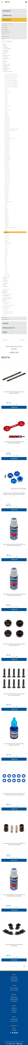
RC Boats (5, 323)
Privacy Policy (14, 1019)
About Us (14, 1008)
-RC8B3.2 (6, 221)
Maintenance (6, 36)
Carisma (6, 47)
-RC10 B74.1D (7, 156)
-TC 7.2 (6, 272)
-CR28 (5, 93)
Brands (5, 332)
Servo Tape (5, 310)
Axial (5, 45)
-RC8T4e (6, 242)
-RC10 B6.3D (7, 145)
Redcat (5, 66)
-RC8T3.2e (6, 238)
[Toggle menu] (2, 2)
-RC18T (6, 203)
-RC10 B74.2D (7, 159)
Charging (5, 27)
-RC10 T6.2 (6, 185)
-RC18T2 (6, 204)
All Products (14, 981)
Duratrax (6, 52)
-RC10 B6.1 (6, 135)
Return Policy (14, 997)
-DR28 (5, 95)
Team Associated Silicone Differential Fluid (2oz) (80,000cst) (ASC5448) (14, 895)
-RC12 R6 (6, 192)
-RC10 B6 (6, 132)
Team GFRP (6, 277)
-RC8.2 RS (6, 209)
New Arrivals (7, 11)
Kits (3, 34)
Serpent (6, 69)
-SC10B (6, 253)
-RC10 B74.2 (7, 158)
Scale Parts (5, 303)
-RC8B (5, 213)
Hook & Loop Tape (7, 297)
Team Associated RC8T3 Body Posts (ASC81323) (14, 945)
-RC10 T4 (6, 175)
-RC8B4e (6, 225)
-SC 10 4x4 (6, 246)
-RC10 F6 (6, 161)
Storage (4, 317)
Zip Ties (5, 315)
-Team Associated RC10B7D (10, 85)
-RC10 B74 (6, 153)
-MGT (5, 104)
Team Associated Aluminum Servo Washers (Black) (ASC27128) (14, 644)
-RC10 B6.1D (7, 137)
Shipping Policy (14, 999)
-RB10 (5, 112)
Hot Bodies (6, 58)
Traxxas (6, 280)
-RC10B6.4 (6, 146)
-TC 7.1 (6, 271)
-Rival (5, 245)
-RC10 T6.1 (6, 183)
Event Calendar (14, 988)
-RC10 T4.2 (6, 179)
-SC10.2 (6, 250)
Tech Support (14, 1001)
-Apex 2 (6, 90)
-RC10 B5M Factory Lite (9, 130)
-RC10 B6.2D (7, 141)
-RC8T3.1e (6, 235)
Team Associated (8, 71)
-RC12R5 (6, 188)
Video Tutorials (14, 990)
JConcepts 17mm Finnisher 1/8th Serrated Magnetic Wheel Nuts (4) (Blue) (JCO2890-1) (14, 494)
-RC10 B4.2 (6, 117)
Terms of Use (14, 1021)
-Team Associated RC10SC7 (10, 77)
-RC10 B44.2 (7, 122)
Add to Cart (14, 407)
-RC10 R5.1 (6, 167)
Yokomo (6, 286)
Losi (5, 63)
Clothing (5, 29)
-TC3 (5, 259)
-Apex (5, 88)
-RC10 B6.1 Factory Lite (9, 138)
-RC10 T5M (6, 182)
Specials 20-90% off (9, 328)
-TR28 (5, 99)
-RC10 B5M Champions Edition (11, 129)
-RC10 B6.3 (6, 143)
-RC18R (6, 200)
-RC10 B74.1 (7, 154)
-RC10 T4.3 (6, 180)
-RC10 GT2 (6, 164)
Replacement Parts (7, 302)
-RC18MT (6, 198)
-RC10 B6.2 (6, 140)
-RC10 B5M (6, 127)
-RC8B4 (6, 224)
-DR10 (5, 101)
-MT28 (5, 96)
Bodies (4, 292)
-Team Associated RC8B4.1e (10, 227)
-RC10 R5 (6, 166)
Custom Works (7, 48)
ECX (5, 53)
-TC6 (5, 264)
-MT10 (5, 108)
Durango (6, 50)
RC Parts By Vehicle (8, 41)
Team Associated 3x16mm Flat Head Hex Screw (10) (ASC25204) (14, 694)
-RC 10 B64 (6, 150)
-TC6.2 (5, 267)
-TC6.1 (5, 266)
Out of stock (14, 458)
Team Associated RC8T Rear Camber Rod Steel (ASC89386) (14, 392)
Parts (4, 38)
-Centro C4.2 (7, 91)
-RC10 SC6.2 (7, 172)
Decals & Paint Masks (8, 311)
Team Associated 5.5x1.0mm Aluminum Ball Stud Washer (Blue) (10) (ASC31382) (14, 794)
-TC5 (5, 263)
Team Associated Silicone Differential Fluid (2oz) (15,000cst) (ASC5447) (14, 545)
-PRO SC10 (6, 111)
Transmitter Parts (7, 313)
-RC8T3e (6, 232)
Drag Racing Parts (7, 294)
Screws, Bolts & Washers (8, 305)
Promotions (14, 977)
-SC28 (5, 98)
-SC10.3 (6, 251)
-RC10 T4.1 (6, 177)
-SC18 (5, 255)
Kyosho (5, 61)
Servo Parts (5, 308)
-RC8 (5, 206)
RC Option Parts (7, 299)
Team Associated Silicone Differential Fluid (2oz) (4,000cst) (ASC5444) (14, 594)
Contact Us (14, 1010)
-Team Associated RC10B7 (10, 83)
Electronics (5, 31)
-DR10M (6, 103)
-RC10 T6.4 (6, 187)
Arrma (5, 44)
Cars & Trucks (7, 20)
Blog (14, 1028)
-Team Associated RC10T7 (10, 78)
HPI (5, 60)
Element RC (7, 55)
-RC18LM (6, 196)
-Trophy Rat (7, 274)
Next (24, 966)
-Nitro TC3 (6, 109)
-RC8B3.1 (6, 217)
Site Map (22, 1041)
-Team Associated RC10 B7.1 (10, 74)
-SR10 (5, 258)
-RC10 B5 (6, 125)
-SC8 (5, 256)
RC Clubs (14, 1030)
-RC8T (5, 229)
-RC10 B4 (6, 114)
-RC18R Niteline (8, 201)
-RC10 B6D (6, 133)
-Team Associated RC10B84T (11, 87)
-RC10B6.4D (7, 148)
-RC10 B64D (7, 151)
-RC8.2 (5, 208)
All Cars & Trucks (7, 23)
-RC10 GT (6, 162)
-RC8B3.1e (6, 219)
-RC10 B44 (6, 119)
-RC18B (6, 193)
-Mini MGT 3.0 (7, 106)
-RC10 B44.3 (7, 124)
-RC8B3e (6, 216)
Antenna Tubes (6, 289)
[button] (14, 340)
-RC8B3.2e (6, 222)
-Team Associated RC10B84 (10, 80)
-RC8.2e (6, 211)
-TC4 (5, 261)
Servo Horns (6, 307)
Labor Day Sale (7, 15)
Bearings (5, 290)
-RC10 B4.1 (6, 116)
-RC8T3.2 (6, 237)
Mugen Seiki (7, 65)
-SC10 (5, 248)
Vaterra (5, 281)
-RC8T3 (6, 230)
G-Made (6, 56)
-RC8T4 (6, 240)
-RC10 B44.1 (7, 120)
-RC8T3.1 (6, 234)
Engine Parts (6, 295)
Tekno (5, 278)
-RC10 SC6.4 (7, 174)
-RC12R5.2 (6, 190)
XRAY (5, 285)
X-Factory (6, 283)
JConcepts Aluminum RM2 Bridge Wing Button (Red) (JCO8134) (14, 442)
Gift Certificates (14, 979)
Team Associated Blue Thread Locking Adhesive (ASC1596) (14, 744)
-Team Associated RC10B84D (11, 82)
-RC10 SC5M (7, 169)
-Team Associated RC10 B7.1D (11, 75)
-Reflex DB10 (7, 243)
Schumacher (7, 68)
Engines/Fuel (6, 33)
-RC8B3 (6, 214)
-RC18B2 (6, 195)
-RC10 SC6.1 (7, 171)
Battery (4, 25)
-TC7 (5, 269)
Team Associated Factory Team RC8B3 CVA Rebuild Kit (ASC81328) (14, 844)
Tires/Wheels (6, 319)
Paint (4, 300)
